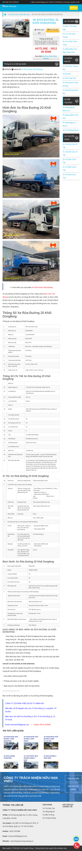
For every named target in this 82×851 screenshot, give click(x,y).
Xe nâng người (49, 811)
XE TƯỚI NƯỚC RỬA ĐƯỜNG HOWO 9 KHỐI (31, 758)
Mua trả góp (53, 30)
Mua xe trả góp (73, 778)
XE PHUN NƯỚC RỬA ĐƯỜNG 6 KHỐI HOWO (31, 739)
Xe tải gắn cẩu (49, 808)
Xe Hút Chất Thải (69, 78)
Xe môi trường (48, 815)
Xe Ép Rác (67, 74)
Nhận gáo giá (40, 31)
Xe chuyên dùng (49, 818)
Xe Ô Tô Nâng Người (71, 130)
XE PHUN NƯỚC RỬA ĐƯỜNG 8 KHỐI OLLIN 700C (51, 739)
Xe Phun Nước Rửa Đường (19, 14)
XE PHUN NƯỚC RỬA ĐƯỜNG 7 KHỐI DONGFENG (11, 739)
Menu (74, 8)
